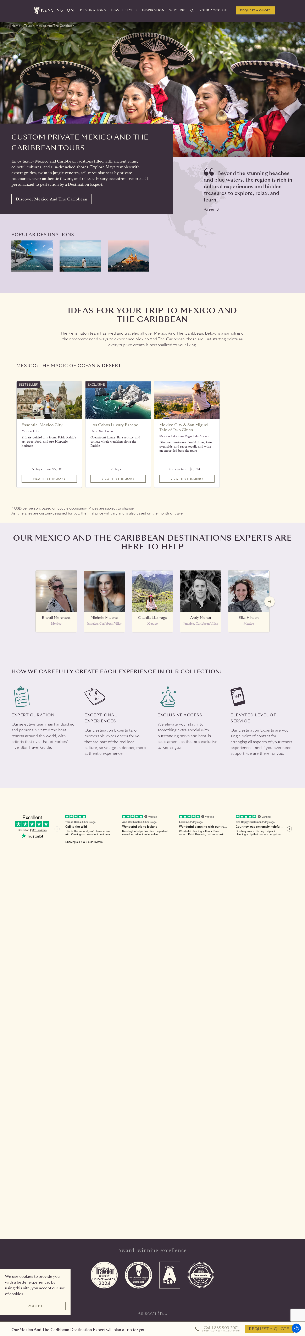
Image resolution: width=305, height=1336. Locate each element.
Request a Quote (255, 10)
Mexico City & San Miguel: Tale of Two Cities (184, 427)
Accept (35, 1306)
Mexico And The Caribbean (55, 26)
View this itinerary (49, 479)
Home (15, 26)
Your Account (213, 10)
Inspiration (153, 10)
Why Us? (177, 10)
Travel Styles (124, 10)
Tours (28, 26)
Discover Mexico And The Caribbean (51, 199)
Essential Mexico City (42, 425)
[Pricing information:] (65, 466)
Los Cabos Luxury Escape (114, 425)
